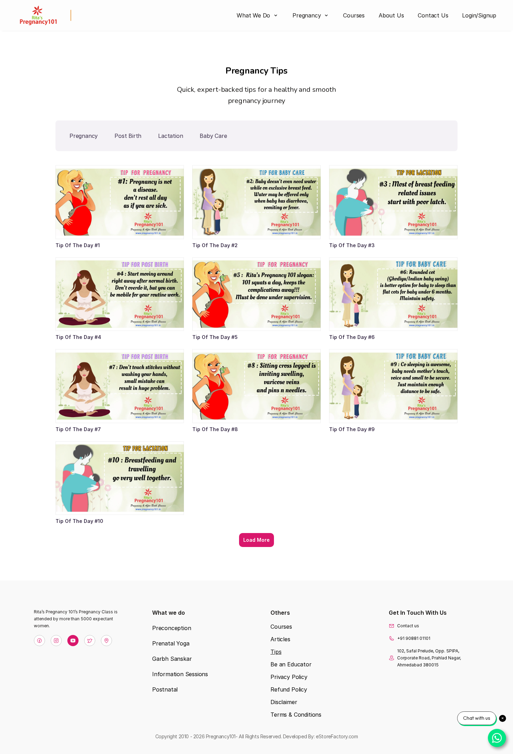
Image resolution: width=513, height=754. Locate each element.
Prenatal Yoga (170, 643)
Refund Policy (288, 689)
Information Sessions (180, 674)
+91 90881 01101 (413, 638)
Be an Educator (291, 664)
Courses (281, 626)
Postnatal (165, 689)
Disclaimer (283, 701)
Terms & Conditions (295, 714)
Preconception (171, 627)
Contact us (408, 625)
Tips (275, 651)
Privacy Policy (288, 676)
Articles (280, 639)
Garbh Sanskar (172, 658)
